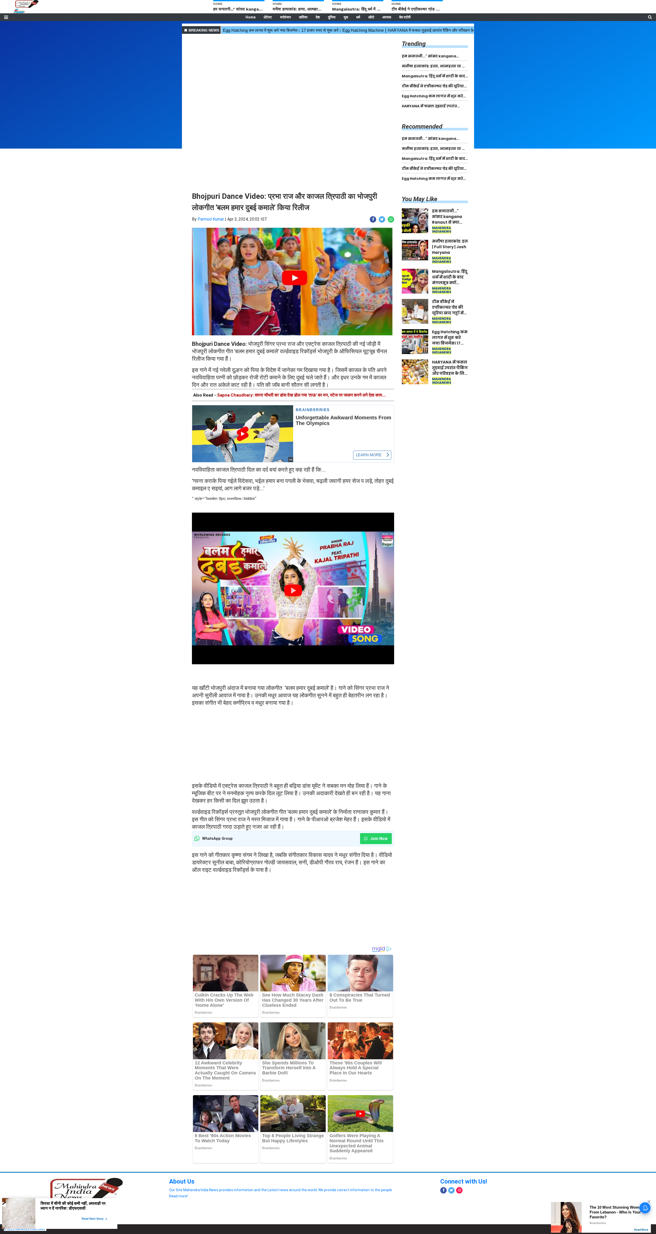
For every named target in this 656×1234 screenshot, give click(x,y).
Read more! (178, 1196)
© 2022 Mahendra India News (24, 1229)
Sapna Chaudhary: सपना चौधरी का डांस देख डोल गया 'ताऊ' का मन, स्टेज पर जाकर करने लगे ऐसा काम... (301, 395)
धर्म (358, 17)
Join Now (378, 838)
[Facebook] (443, 1190)
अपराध (386, 17)
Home (250, 17)
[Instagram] (459, 1190)
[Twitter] (451, 1190)
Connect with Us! (463, 1181)
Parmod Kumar (211, 219)
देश (318, 17)
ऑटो (371, 17)
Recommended (422, 126)
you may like (419, 199)
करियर (303, 17)
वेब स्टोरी (405, 17)
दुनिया (331, 17)
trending (414, 43)
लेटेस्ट (268, 17)
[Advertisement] (293, 71)
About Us (181, 1181)
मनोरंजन (285, 17)
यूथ (346, 17)
